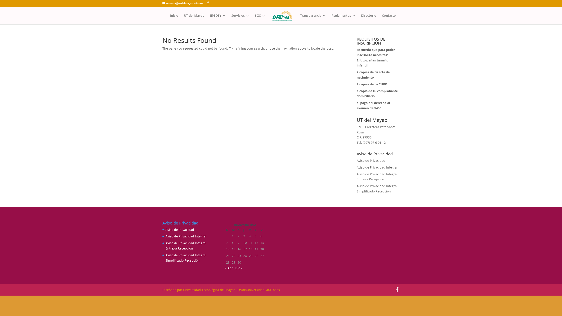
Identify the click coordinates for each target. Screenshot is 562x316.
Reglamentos (341, 16)
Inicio (174, 16)
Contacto (389, 16)
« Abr (229, 268)
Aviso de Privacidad (371, 160)
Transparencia (310, 16)
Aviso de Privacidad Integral (377, 167)
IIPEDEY (215, 16)
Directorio (368, 16)
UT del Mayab (194, 16)
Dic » (238, 268)
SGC (258, 16)
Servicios (238, 16)
